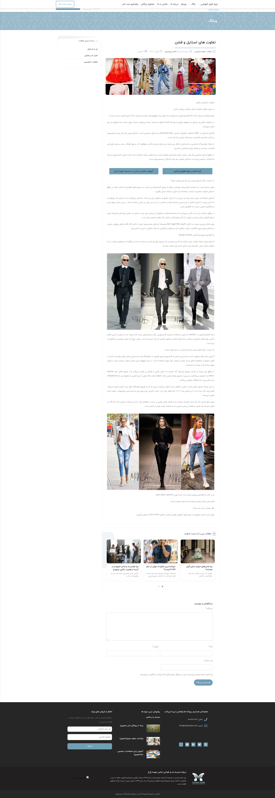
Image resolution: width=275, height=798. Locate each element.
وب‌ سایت (208, 660)
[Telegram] (187, 745)
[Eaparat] (181, 745)
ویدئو (183, 4)
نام (211, 646)
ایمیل (155, 646)
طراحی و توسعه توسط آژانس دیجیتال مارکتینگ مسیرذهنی (137, 794)
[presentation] (108, 564)
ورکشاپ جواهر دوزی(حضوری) (131, 738)
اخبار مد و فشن (91, 55)
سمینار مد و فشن (153, 717)
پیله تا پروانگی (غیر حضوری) (131, 725)
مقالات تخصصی (200, 51)
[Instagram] (206, 745)
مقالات (209, 51)
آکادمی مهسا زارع (171, 51)
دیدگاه (209, 608)
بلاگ (193, 4)
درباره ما (174, 4)
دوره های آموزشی (209, 4)
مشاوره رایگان (147, 4)
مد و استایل (92, 49)
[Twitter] (200, 745)
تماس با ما (162, 4)
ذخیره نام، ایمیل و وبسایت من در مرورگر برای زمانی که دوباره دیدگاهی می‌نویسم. (175, 674)
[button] (162, 586)
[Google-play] (193, 745)
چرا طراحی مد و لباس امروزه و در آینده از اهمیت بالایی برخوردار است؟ (162, 569)
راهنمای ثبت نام (130, 4)
